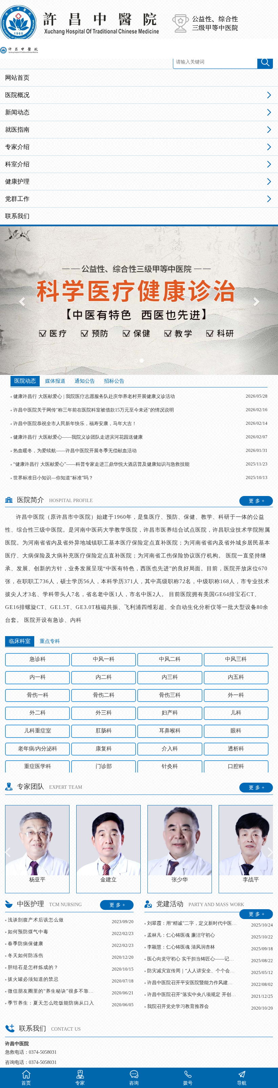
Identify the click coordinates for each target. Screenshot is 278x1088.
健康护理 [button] (17, 181)
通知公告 (85, 381)
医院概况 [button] (17, 95)
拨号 (188, 1083)
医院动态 (25, 381)
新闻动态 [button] (17, 112)
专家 (80, 1083)
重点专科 (50, 641)
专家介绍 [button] (17, 147)
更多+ (257, 500)
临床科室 (20, 641)
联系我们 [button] (17, 216)
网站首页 (17, 77)
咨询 (134, 1083)
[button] (21, 300)
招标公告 (114, 381)
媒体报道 (55, 381)
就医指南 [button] (17, 129)
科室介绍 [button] (17, 164)
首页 (26, 1083)
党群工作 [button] (17, 198)
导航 (241, 1083)
